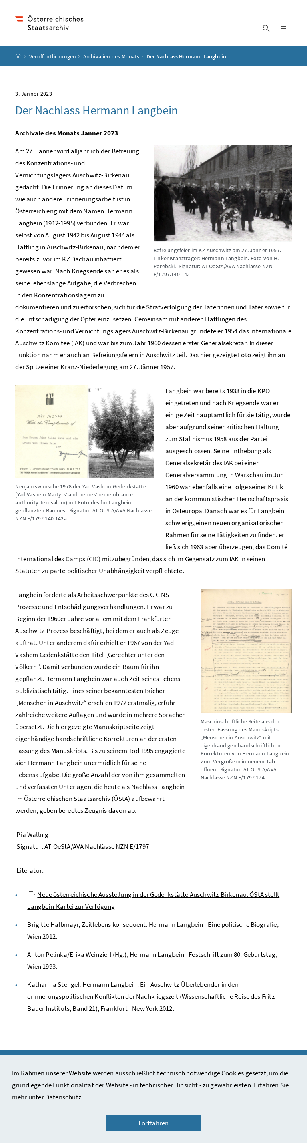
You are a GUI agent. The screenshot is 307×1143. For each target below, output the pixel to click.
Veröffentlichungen (52, 56)
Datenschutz (63, 1097)
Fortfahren (153, 1123)
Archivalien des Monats (111, 56)
